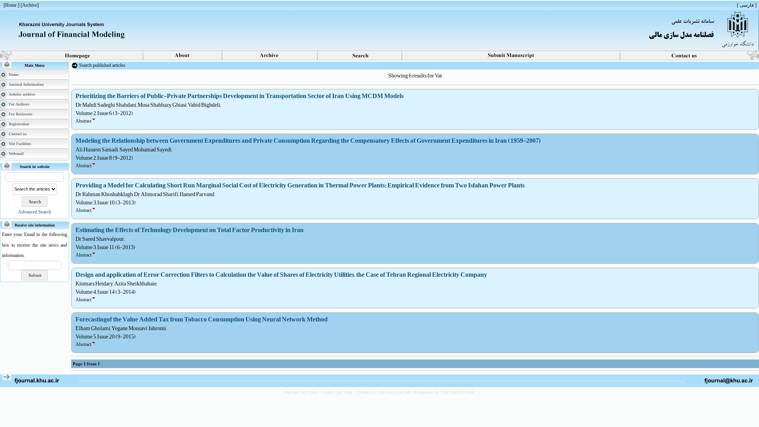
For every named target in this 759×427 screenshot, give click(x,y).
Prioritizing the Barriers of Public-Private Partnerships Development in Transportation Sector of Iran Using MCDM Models (240, 96)
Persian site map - (303, 392)
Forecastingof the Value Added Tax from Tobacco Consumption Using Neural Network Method (202, 319)
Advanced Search (34, 212)
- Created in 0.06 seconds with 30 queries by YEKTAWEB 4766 (413, 392)
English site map (337, 392)
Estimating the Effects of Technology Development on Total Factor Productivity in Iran (190, 230)
